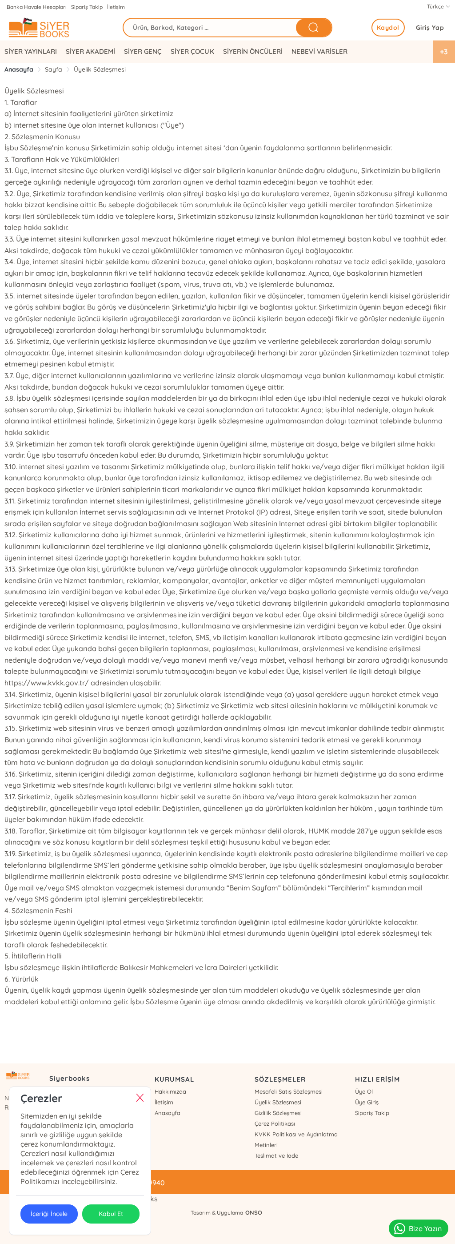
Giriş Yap (430, 28)
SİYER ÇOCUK (192, 51)
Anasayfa (167, 1112)
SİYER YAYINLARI (30, 51)
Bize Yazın (425, 1228)
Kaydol (388, 28)
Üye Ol (364, 1091)
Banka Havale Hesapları (37, 7)
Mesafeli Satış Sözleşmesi (288, 1091)
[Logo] (56, 27)
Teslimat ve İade (276, 1155)
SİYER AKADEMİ (90, 51)
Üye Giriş (367, 1102)
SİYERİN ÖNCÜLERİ (253, 51)
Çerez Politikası (275, 1123)
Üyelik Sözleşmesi (278, 1102)
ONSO (253, 1212)
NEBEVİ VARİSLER (319, 51)
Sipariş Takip (87, 7)
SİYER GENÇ (143, 51)
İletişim (116, 7)
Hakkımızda (170, 1091)
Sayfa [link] (53, 69)
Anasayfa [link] (18, 69)
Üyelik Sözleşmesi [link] (100, 69)
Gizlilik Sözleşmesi (278, 1112)
